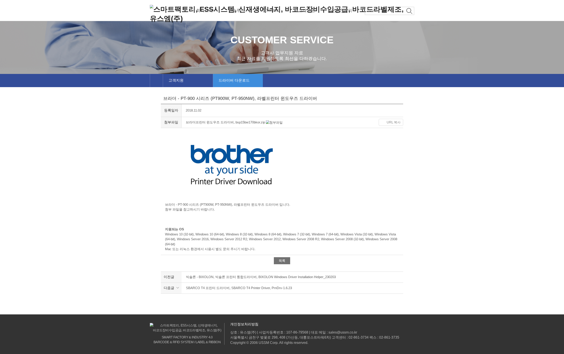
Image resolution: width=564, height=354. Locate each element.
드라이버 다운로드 (234, 80)
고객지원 (176, 80)
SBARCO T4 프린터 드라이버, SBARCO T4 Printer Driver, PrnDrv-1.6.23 (239, 288)
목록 (282, 260)
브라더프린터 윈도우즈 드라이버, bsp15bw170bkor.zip (226, 122)
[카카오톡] (359, 122)
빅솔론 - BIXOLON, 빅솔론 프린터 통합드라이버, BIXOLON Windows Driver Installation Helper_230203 (261, 277)
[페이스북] (336, 122)
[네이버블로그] (370, 122)
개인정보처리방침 (244, 324)
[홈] (156, 80)
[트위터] (347, 122)
